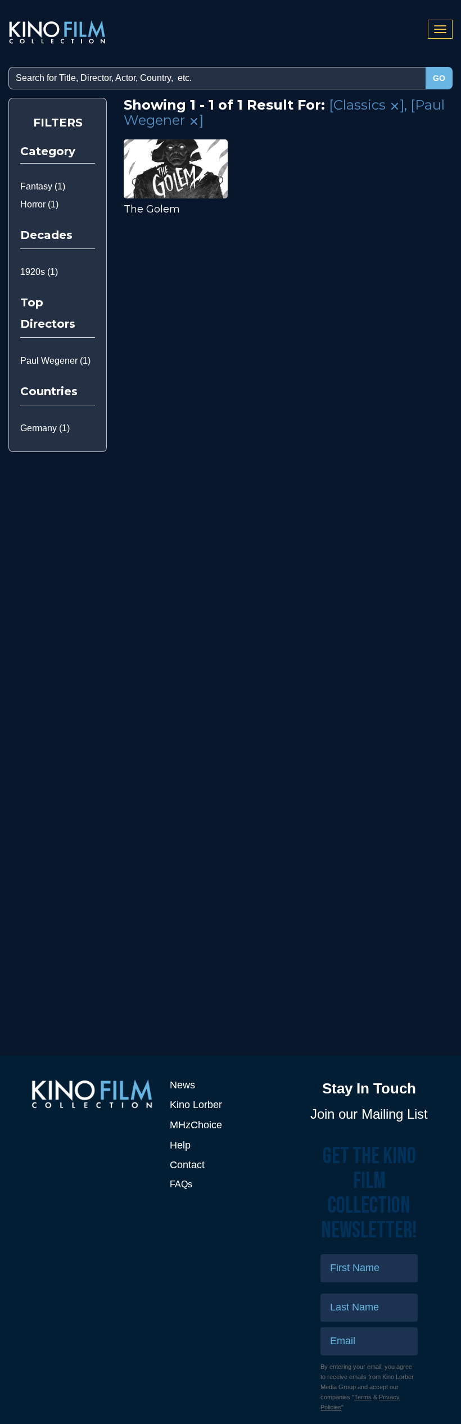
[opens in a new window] (92, 1094)
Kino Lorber (196, 1104)
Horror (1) (39, 204)
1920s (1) (39, 272)
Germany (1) (45, 428)
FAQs (181, 1184)
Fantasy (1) (42, 186)
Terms (363, 1397)
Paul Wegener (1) (55, 360)
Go (439, 78)
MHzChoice (196, 1125)
